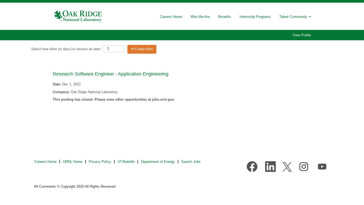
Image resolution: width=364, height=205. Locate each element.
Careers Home (171, 17)
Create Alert (143, 49)
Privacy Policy (100, 162)
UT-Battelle (126, 162)
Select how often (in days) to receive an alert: (66, 49)
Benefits (224, 17)
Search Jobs (191, 162)
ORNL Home (72, 162)
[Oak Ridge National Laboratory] (78, 16)
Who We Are (200, 17)
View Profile (302, 35)
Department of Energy (158, 162)
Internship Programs (255, 17)
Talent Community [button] (293, 17)
